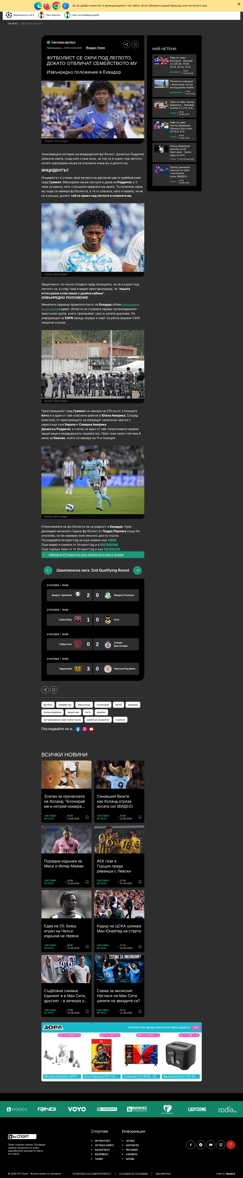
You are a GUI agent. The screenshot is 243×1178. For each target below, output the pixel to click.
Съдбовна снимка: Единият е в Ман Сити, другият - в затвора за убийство (65, 995)
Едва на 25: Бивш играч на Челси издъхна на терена (61, 931)
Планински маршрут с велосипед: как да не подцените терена (182, 84)
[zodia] (216, 1109)
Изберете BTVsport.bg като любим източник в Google (86, 554)
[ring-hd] (36, 1109)
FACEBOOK (112, 549)
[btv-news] (96, 1109)
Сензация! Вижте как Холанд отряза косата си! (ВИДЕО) (115, 801)
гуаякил (120, 719)
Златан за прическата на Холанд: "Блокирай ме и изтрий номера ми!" (64, 801)
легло (118, 704)
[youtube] (210, 1144)
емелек (101, 712)
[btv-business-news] (126, 1109)
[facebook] (190, 1144)
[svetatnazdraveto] (156, 1109)
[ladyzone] (186, 1109)
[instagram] (220, 1144)
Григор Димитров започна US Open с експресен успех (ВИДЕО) (180, 172)
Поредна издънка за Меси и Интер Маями (64, 863)
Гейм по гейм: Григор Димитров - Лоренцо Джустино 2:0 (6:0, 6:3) (181, 127)
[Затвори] (239, 4)
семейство (65, 704)
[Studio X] (230, 1173)
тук (196, 1027)
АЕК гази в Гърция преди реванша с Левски (114, 866)
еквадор (133, 704)
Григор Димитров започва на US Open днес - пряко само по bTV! (180, 151)
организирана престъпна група (62, 719)
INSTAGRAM (109, 544)
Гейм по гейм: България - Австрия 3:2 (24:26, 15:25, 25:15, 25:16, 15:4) (181, 62)
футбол (48, 704)
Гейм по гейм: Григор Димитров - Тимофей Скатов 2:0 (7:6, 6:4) (182, 104)
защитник (73, 712)
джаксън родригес (98, 719)
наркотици (84, 704)
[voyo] (66, 1109)
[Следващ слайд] (137, 570)
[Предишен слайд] (48, 570)
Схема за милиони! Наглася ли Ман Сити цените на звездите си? (118, 995)
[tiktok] (200, 1144)
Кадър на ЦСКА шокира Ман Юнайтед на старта (119, 928)
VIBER (112, 540)
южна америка (52, 712)
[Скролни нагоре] (230, 1144)
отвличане (103, 704)
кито (88, 712)
